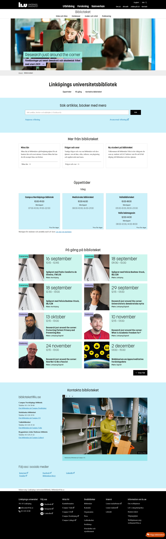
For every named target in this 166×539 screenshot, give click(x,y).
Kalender (87, 507)
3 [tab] (69, 396)
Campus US (66, 512)
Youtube (22, 475)
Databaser (76, 16)
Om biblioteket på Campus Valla (30, 427)
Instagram (22, 473)
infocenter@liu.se (27, 507)
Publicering (106, 16)
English (136, 2)
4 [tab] (72, 396)
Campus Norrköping (69, 516)
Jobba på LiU (135, 7)
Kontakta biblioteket (93, 92)
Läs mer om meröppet (63, 231)
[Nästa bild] (147, 429)
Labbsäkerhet (89, 520)
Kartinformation (68, 503)
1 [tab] (63, 396)
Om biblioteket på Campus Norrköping (33, 408)
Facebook (46, 473)
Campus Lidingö (68, 520)
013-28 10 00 (25, 511)
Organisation (88, 512)
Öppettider (67, 92)
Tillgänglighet (133, 516)
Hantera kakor (133, 512)
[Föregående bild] (63, 429)
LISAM (108, 512)
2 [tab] (66, 396)
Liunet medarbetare (113, 503)
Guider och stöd (91, 16)
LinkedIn (69, 473)
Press (86, 516)
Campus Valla (67, 507)
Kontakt (144, 7)
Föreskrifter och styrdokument (89, 529)
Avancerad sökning (118, 119)
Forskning (83, 6)
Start (21, 73)
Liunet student (111, 507)
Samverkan (98, 6)
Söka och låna (61, 16)
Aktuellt (125, 7)
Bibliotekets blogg (49, 475)
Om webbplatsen (134, 503)
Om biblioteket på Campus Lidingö (31, 437)
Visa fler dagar (54, 227)
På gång (78, 92)
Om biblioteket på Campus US (30, 418)
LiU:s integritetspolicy (136, 507)
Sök (135, 112)
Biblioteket (83, 12)
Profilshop (87, 524)
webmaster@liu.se (134, 523)
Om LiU (118, 7)
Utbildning (69, 6)
